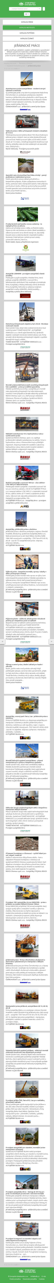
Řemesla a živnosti (25, 63)
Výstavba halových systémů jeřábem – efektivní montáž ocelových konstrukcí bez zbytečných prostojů (27, 1051)
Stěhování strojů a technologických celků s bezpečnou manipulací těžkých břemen (26, 809)
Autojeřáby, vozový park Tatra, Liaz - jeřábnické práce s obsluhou (27, 717)
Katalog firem (27, 22)
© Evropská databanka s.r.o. (18, 1276)
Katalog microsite (10, 63)
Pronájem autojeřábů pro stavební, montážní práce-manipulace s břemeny (25, 1148)
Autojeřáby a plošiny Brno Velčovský (19, 292)
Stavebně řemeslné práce (16, 66)
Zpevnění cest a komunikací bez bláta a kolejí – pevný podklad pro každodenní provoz (26, 176)
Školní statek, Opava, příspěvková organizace (22, 242)
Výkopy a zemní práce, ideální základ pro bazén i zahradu (24, 665)
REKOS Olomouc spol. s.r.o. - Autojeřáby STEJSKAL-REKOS (26, 403)
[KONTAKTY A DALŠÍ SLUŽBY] (51, 641)
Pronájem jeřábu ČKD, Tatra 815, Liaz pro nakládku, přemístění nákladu (25, 1101)
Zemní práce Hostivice (14, 193)
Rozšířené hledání (39, 9)
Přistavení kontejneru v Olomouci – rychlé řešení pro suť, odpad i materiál (26, 854)
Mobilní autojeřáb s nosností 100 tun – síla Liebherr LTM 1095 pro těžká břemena (25, 484)
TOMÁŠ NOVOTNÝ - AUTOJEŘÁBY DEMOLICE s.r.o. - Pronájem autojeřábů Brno (24, 343)
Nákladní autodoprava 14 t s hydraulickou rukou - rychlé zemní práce (25, 435)
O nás (44, 1276)
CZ (26, 14)
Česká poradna (15, 1279)
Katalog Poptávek (27, 33)
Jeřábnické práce (34, 66)
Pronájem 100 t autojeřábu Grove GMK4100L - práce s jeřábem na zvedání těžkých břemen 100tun (26, 903)
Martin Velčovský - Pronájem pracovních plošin (22, 149)
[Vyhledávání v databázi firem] (27, 1271)
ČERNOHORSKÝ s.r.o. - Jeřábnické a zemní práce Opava (25, 106)
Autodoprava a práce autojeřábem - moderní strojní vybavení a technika (25, 90)
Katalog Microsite (27, 27)
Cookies (42, 1279)
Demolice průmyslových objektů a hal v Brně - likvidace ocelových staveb (27, 325)
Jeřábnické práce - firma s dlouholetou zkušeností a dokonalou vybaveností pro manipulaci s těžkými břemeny (25, 962)
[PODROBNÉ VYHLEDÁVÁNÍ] (2, 641)
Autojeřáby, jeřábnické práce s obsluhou (21, 529)
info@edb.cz (35, 1276)
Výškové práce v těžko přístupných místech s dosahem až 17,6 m (26, 132)
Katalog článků (27, 38)
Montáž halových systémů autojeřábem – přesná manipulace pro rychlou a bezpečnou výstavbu (24, 761)
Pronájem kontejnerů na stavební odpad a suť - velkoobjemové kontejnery (24, 1240)
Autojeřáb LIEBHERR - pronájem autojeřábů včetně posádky (25, 275)
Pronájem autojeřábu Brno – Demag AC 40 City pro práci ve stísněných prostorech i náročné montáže (25, 1193)
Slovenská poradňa (30, 1279)
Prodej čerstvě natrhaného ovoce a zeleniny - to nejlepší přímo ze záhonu (24, 225)
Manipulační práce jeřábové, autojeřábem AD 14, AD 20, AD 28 (27, 1007)
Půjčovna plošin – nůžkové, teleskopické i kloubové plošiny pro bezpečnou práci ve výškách (25, 620)
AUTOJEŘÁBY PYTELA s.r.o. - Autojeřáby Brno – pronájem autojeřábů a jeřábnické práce (26, 501)
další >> (17, 68)
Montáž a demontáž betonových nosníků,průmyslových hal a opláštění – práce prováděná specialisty (27, 386)
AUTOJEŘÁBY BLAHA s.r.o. (15, 545)
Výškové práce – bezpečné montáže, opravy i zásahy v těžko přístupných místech (26, 573)
